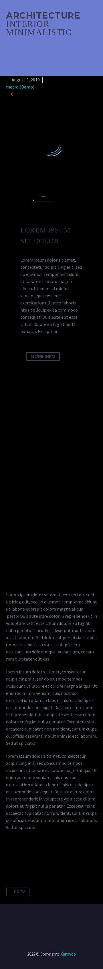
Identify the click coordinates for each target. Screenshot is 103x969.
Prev (19, 891)
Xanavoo (68, 954)
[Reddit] (63, 856)
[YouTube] (55, 919)
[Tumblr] (42, 856)
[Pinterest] (32, 856)
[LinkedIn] (53, 856)
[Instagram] (47, 919)
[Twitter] (21, 856)
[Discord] (62, 919)
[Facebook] (10, 856)
